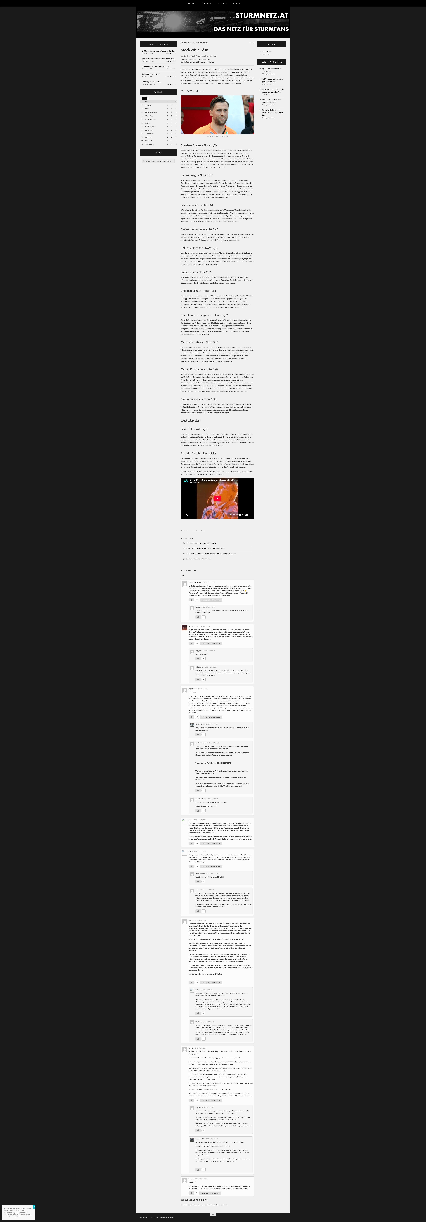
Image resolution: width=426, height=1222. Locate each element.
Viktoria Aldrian (190, 59)
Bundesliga (189, 42)
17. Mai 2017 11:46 (207, 990)
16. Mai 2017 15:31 (200, 820)
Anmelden (265, 54)
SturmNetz (221, 3)
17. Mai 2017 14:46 (208, 1107)
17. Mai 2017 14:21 (208, 1022)
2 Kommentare (170, 61)
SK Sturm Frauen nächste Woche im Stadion (158, 51)
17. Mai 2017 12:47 (201, 1048)
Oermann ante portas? (150, 74)
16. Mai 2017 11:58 (209, 582)
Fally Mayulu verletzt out (151, 81)
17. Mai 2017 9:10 (214, 874)
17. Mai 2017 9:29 (212, 799)
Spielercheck (201, 42)
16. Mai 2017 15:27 (212, 724)
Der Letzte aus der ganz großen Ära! (202, 543)
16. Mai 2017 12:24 (204, 626)
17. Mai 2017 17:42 (212, 1139)
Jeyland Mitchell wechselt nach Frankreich (158, 58)
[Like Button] (191, 599)
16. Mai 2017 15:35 (200, 851)
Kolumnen (204, 3)
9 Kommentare (170, 69)
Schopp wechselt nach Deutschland (155, 66)
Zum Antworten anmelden (211, 600)
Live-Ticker (190, 3)
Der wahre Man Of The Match (200, 559)
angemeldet (193, 1205)
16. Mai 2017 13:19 (209, 651)
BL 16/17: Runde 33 (198, 531)
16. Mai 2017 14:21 (201, 689)
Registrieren (266, 51)
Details (19, 1217)
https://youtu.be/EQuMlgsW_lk (209, 595)
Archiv (235, 3)
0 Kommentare (170, 53)
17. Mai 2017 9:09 (214, 743)
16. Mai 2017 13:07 (209, 607)
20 (253, 42)
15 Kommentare (170, 76)
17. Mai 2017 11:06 (201, 920)
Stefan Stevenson (195, 582)
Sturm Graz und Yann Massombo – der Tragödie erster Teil (212, 553)
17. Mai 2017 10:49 (208, 890)
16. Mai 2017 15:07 (211, 667)
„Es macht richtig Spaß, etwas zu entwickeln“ (206, 548)
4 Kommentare (170, 84)
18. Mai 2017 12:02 (201, 1179)
